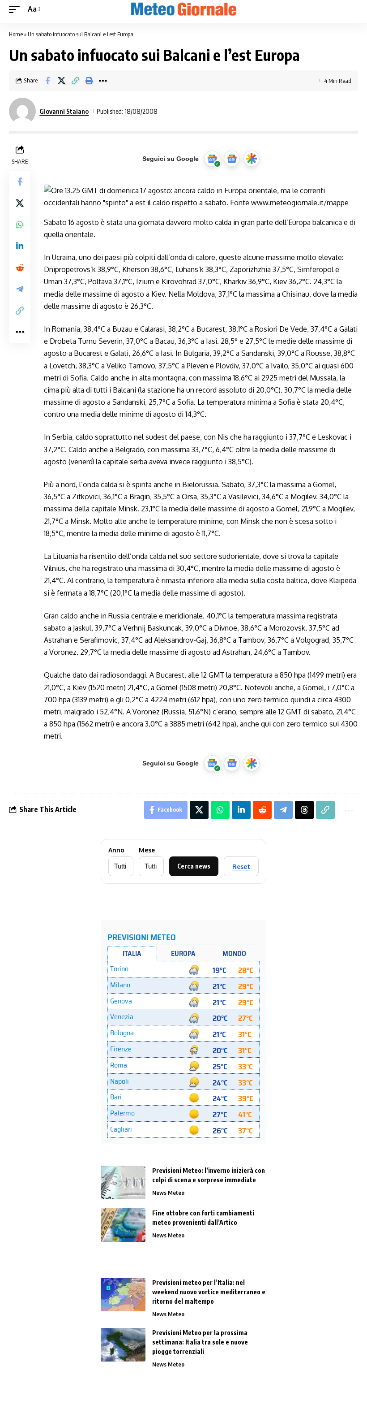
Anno (116, 850)
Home (16, 34)
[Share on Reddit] (19, 267)
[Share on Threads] (304, 810)
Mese (147, 850)
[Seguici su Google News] (232, 159)
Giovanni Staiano (64, 111)
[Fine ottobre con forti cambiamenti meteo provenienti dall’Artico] (123, 1225)
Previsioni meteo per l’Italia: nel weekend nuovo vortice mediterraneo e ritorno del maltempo (208, 1292)
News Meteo (168, 1192)
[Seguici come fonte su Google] (212, 159)
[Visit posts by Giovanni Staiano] (22, 111)
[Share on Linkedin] (19, 246)
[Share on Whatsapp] (19, 224)
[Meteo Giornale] (183, 9)
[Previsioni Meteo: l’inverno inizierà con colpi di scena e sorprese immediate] (123, 1182)
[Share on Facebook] (47, 80)
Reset (241, 866)
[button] (16, 9)
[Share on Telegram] (19, 289)
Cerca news (193, 866)
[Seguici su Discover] (251, 159)
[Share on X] (61, 80)
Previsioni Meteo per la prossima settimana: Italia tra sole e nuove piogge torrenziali (200, 1342)
